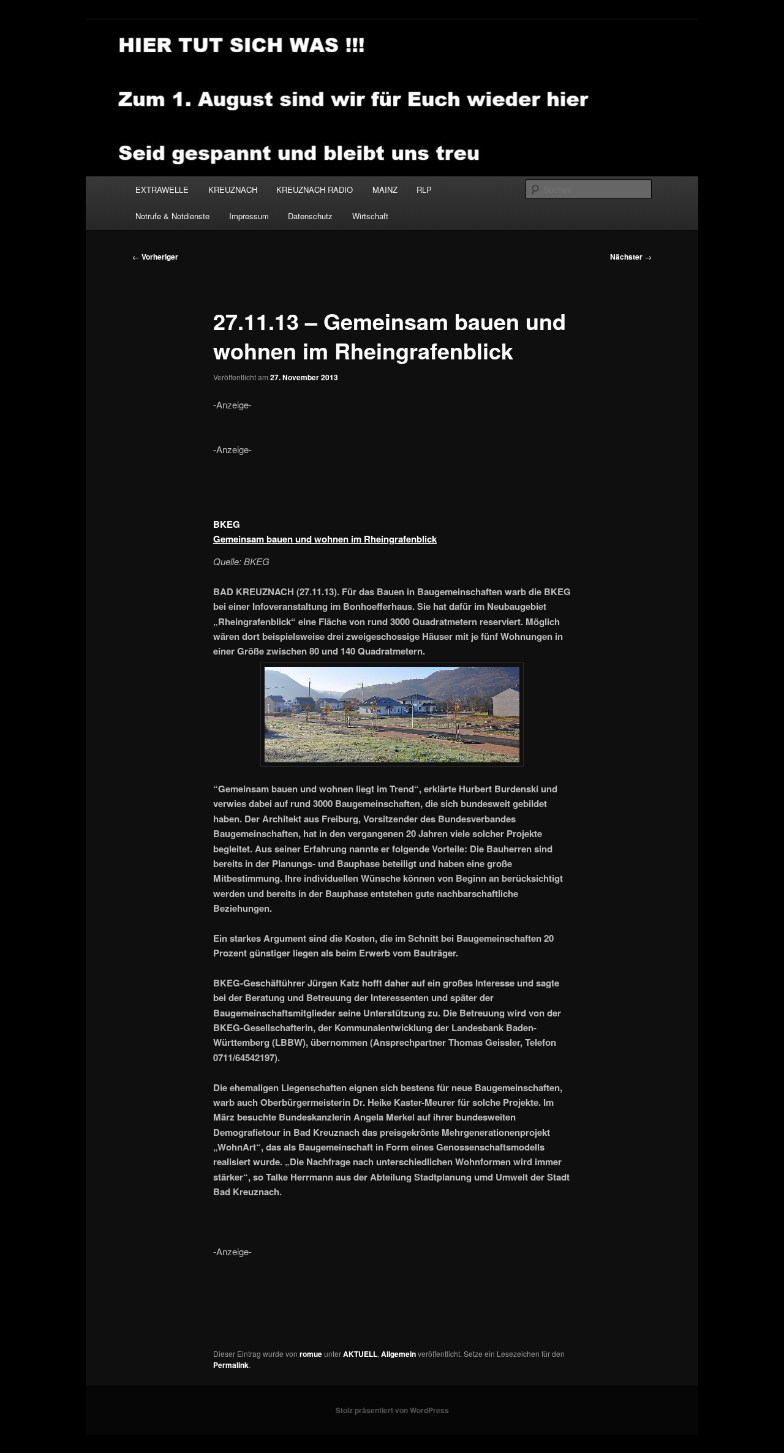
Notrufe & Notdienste (172, 216)
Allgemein (398, 1353)
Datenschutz (310, 216)
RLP (424, 189)
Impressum (249, 216)
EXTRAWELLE (162, 189)
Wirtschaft (370, 216)
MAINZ (385, 189)
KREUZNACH (232, 189)
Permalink (231, 1364)
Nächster (631, 256)
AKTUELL (360, 1353)
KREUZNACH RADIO (314, 189)
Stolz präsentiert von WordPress (392, 1410)
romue (311, 1353)
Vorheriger (155, 256)
